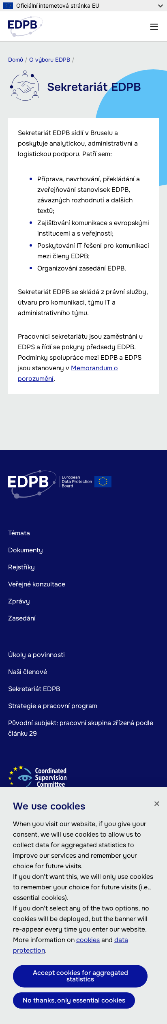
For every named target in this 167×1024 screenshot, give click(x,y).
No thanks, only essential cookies (74, 1000)
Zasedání (22, 618)
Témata (19, 533)
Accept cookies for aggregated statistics (80, 975)
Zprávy (19, 601)
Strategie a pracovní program (52, 706)
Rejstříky (21, 567)
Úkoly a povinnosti (36, 654)
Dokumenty (25, 550)
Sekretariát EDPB (34, 689)
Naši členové (27, 672)
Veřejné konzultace (36, 584)
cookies (88, 940)
